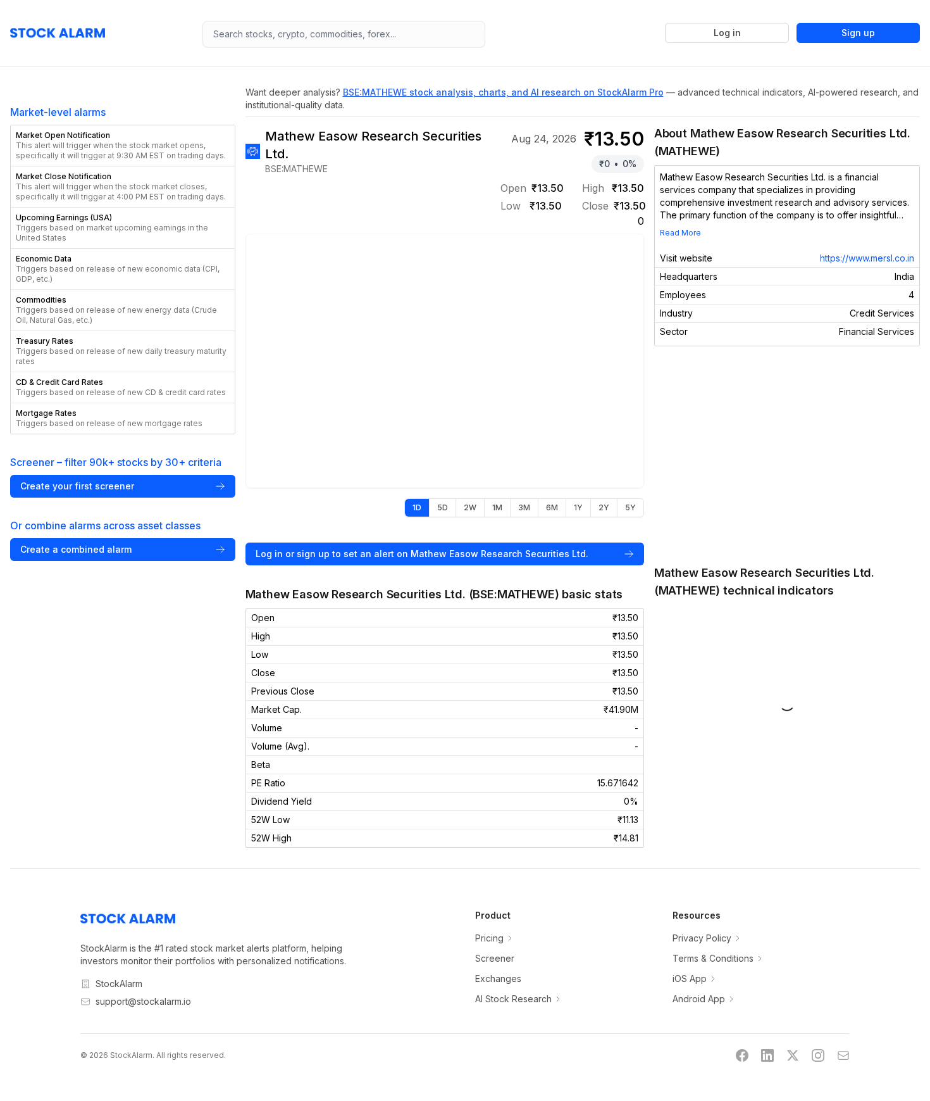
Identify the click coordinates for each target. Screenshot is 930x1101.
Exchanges (498, 978)
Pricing (489, 938)
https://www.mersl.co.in (867, 258)
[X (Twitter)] (792, 1055)
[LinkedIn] (767, 1055)
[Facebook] (742, 1055)
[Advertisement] (787, 455)
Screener (494, 958)
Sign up (858, 32)
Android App (699, 998)
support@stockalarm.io (143, 1001)
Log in (727, 32)
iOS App (690, 978)
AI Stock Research (513, 998)
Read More (680, 232)
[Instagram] (818, 1055)
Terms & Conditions (713, 958)
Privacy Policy (702, 938)
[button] (123, 145)
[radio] (417, 508)
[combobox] (343, 34)
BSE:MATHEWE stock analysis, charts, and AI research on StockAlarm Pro (503, 92)
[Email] (843, 1055)
